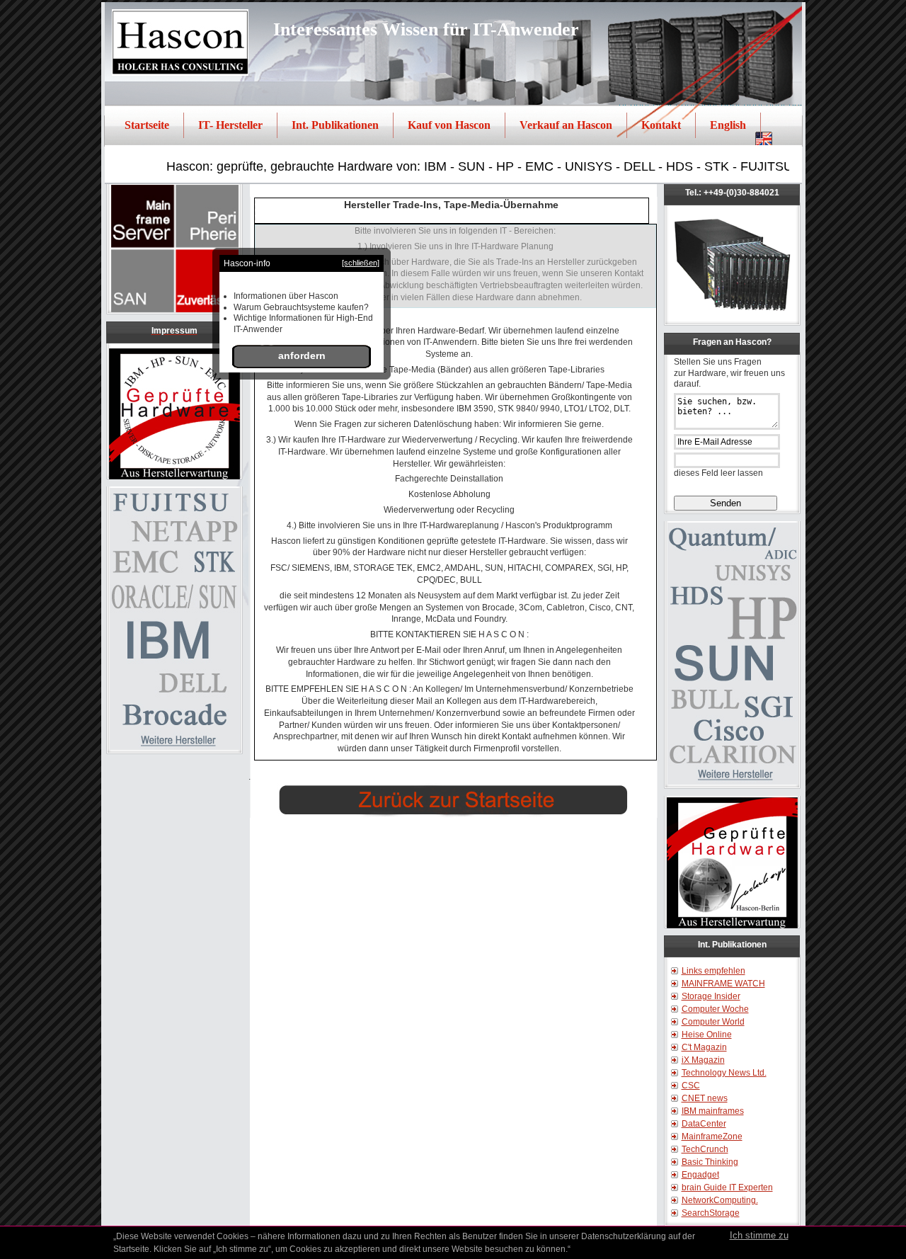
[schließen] (360, 263)
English (728, 125)
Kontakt (661, 125)
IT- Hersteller (230, 125)
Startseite (147, 125)
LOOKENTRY (377, 826)
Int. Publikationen (335, 125)
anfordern (302, 355)
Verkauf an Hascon (566, 125)
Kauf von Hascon (449, 125)
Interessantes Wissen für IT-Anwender (426, 29)
